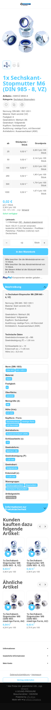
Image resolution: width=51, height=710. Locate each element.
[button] (7, 65)
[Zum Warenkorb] (46, 4)
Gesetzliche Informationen (14, 656)
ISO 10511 (21, 370)
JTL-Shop (31, 696)
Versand (25, 209)
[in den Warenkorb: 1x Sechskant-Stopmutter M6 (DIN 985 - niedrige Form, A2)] (31, 607)
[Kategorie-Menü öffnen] (5, 4)
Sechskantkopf (13, 421)
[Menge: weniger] (6, 242)
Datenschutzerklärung (20, 674)
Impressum (36, 674)
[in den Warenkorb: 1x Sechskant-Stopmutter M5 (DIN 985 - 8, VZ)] (31, 554)
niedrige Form (28, 421)
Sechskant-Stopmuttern (24, 99)
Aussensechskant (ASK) (17, 433)
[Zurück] (40, 526)
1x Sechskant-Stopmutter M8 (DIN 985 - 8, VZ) (12, 562)
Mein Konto (7, 663)
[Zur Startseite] (25, 4)
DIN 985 (10, 370)
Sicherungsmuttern (15, 485)
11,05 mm (11, 476)
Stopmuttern (31, 485)
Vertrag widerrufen (25, 680)
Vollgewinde (12, 468)
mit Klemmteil (12, 425)
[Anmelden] (41, 4)
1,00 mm (10, 459)
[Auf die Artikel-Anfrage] (6, 104)
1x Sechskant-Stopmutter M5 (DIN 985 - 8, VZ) (36, 562)
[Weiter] (45, 526)
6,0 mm (10, 412)
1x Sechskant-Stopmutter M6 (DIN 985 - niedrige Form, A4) (13, 617)
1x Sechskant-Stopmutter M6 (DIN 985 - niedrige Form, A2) (37, 617)
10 (8, 442)
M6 (8, 404)
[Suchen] (11, 4)
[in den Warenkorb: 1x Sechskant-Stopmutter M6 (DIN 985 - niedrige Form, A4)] (8, 607)
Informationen (9, 648)
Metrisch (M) (12, 450)
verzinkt (10, 395)
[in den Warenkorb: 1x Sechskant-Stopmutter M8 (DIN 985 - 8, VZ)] (8, 554)
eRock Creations (33, 699)
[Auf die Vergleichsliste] (14, 104)
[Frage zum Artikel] (22, 104)
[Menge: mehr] (44, 242)
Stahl (9, 378)
